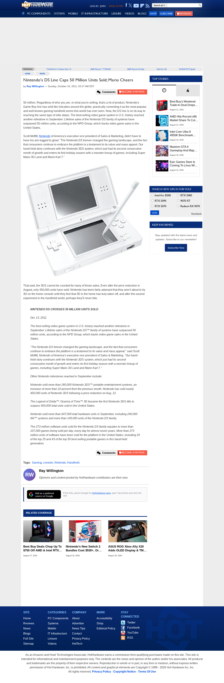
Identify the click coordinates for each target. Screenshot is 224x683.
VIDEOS (129, 13)
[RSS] (148, 5)
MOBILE (73, 13)
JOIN (103, 6)
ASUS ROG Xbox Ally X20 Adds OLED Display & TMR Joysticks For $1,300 (127, 548)
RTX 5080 (186, 195)
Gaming (37, 462)
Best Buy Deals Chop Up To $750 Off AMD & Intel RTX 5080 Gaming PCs (42, 548)
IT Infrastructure (57, 633)
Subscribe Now (176, 247)
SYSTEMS (59, 13)
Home (27, 618)
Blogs (26, 633)
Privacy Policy (81, 638)
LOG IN (94, 6)
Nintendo (44, 136)
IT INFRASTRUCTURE (94, 13)
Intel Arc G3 (162, 69)
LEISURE (116, 13)
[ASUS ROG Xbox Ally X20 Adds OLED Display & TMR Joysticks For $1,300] (127, 531)
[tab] (164, 90)
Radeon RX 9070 (190, 206)
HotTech (77, 643)
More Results (196, 213)
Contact (77, 633)
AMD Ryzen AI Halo (135, 69)
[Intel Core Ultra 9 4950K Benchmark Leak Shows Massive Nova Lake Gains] (162, 135)
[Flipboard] (142, 5)
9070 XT (185, 200)
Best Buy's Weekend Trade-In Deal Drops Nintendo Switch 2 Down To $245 (182, 103)
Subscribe (166, 13)
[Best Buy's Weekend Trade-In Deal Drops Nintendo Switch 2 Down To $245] (162, 105)
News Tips (78, 628)
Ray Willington (51, 471)
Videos (52, 643)
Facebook (133, 627)
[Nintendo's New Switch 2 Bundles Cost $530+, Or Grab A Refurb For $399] (85, 531)
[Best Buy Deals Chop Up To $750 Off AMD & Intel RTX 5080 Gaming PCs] (42, 531)
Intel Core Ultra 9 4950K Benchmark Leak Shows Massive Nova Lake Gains (183, 133)
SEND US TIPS (116, 6)
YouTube (132, 632)
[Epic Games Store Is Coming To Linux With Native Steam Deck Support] (162, 165)
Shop (153, 13)
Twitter (131, 622)
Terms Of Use (147, 671)
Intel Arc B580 (162, 195)
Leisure (52, 638)
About (75, 618)
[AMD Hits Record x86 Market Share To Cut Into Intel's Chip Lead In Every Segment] (162, 120)
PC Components (58, 618)
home (27, 74)
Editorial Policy (106, 628)
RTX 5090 (160, 200)
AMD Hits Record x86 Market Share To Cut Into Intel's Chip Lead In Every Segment (183, 118)
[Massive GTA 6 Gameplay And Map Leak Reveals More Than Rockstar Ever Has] (162, 150)
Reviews (28, 623)
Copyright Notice (124, 671)
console (48, 462)
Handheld (73, 462)
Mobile (52, 628)
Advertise (78, 623)
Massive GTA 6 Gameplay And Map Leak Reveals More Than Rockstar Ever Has (182, 148)
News (42, 74)
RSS (130, 637)
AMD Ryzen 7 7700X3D (100, 69)
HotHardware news (101, 493)
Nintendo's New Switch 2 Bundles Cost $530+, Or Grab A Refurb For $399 (83, 548)
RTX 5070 (160, 206)
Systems (53, 623)
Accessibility (104, 618)
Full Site (28, 638)
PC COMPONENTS (38, 13)
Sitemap (28, 643)
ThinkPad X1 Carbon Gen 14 (59, 69)
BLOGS (142, 13)
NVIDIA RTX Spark (187, 69)
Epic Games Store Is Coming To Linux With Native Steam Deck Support (183, 163)
